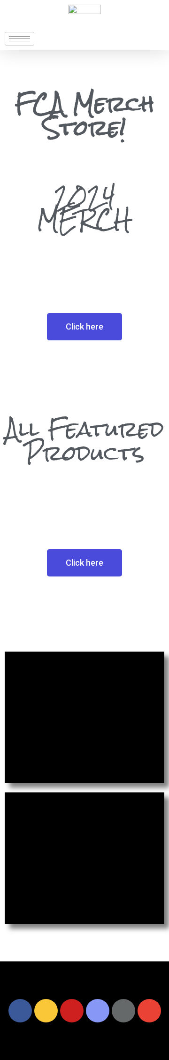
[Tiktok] (123, 1010)
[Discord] (97, 1010)
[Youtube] (72, 1010)
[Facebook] (20, 1010)
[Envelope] (149, 1010)
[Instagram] (46, 1010)
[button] (84, 326)
